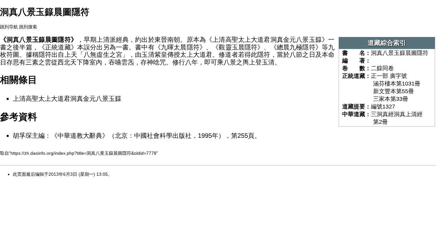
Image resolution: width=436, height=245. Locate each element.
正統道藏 (58, 47)
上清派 (106, 39)
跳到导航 (9, 26)
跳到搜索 (28, 26)
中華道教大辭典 (79, 135)
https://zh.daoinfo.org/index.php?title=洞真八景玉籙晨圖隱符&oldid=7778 (83, 153)
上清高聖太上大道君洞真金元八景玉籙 (67, 98)
